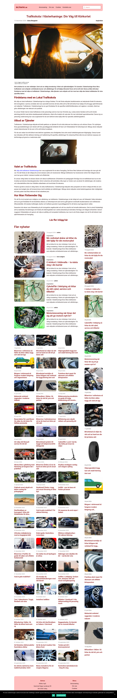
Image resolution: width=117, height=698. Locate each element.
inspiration (99, 21)
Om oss (51, 7)
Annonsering (43, 7)
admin (59, 232)
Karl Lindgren (61, 256)
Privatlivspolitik (61, 695)
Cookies (58, 7)
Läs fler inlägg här (58, 220)
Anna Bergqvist (32, 21)
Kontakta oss (67, 7)
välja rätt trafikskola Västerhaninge (27, 170)
